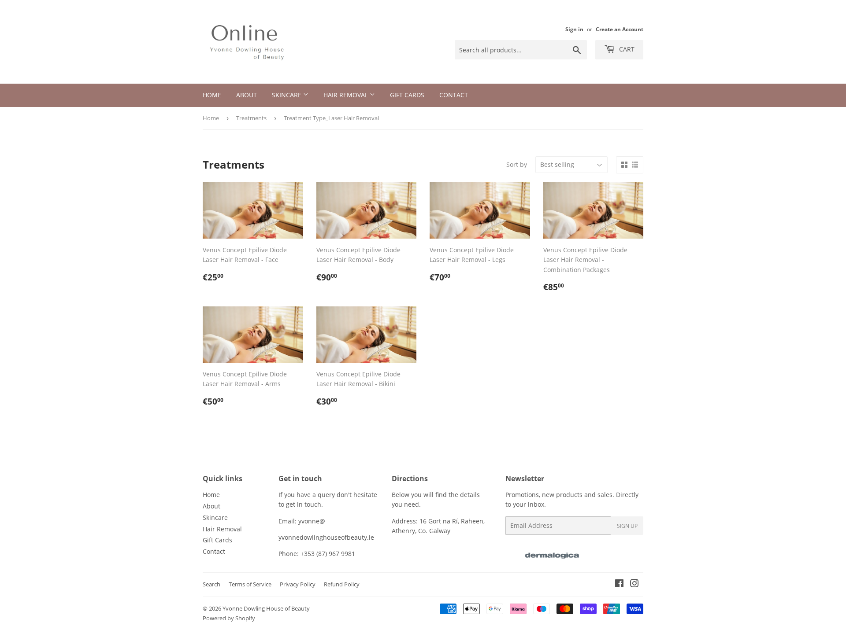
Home (212, 95)
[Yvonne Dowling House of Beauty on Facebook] (619, 584)
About (246, 95)
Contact (453, 95)
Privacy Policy (297, 584)
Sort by (516, 164)
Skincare (287, 95)
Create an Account (619, 29)
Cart (625, 49)
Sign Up (627, 526)
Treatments (251, 118)
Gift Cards (407, 95)
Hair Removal (346, 95)
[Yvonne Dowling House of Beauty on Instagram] (634, 584)
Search (211, 584)
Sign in (574, 29)
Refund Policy (342, 584)
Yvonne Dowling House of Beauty (266, 608)
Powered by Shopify (229, 618)
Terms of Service (250, 584)
